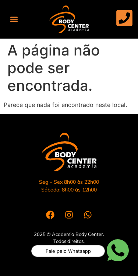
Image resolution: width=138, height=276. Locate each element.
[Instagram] (69, 215)
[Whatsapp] (87, 215)
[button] (14, 19)
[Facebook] (50, 215)
